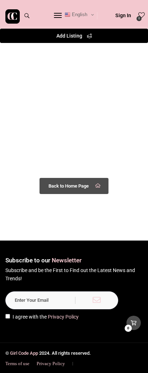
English (78, 14)
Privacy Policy (63, 317)
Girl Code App (24, 353)
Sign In (123, 15)
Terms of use (17, 363)
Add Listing (69, 36)
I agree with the (46, 317)
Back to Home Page (68, 186)
